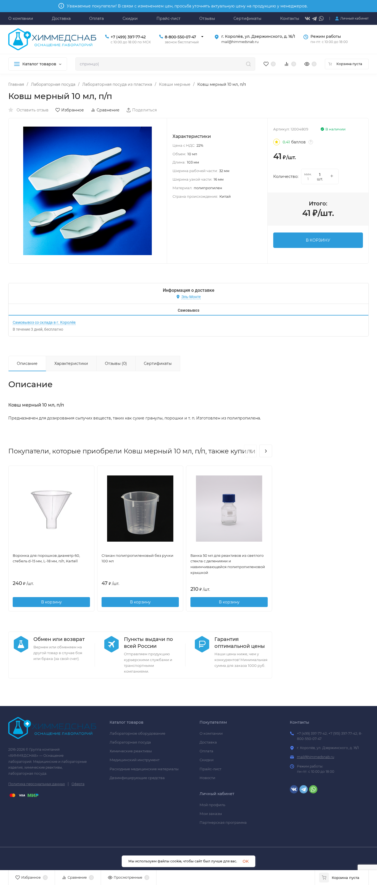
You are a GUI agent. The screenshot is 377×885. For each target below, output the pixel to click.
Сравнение (108, 110)
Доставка (208, 742)
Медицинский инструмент (135, 760)
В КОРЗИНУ (318, 240)
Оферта (77, 784)
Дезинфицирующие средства (137, 778)
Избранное (72, 110)
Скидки (207, 760)
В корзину (51, 602)
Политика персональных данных (36, 784)
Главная (16, 84)
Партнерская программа (223, 822)
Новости (207, 778)
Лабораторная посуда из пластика (117, 84)
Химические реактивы (131, 751)
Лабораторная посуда (53, 84)
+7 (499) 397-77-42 (128, 36)
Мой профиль (212, 805)
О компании (211, 733)
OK (246, 861)
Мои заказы (211, 813)
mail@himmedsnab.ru (315, 757)
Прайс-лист (210, 769)
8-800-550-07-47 (180, 36)
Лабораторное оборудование (137, 733)
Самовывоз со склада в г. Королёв (44, 322)
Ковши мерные (174, 84)
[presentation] (250, 451)
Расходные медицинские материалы (144, 769)
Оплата (206, 751)
